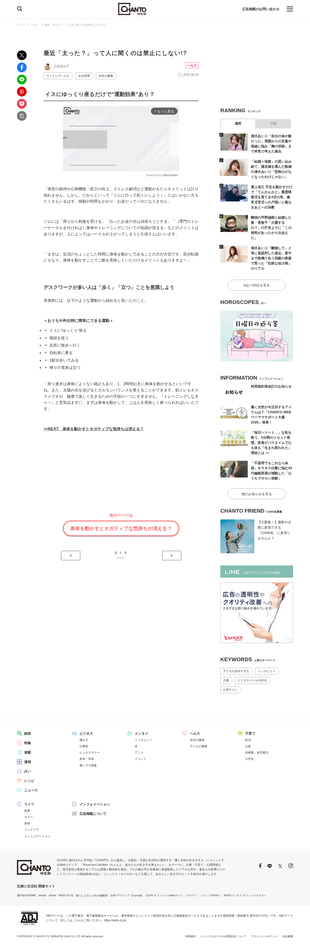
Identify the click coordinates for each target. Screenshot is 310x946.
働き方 (83, 740)
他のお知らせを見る (256, 494)
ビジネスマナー (89, 752)
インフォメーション (94, 804)
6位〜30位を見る (257, 285)
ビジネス (86, 733)
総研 (27, 733)
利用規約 (190, 936)
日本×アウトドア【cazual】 (126, 895)
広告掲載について (93, 814)
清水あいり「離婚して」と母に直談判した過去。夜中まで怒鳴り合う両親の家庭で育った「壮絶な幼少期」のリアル (271, 258)
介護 (226, 680)
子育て (250, 733)
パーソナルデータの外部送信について (223, 936)
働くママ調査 (88, 765)
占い (27, 771)
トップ (21, 24)
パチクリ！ (192, 895)
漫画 (27, 762)
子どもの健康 (198, 746)
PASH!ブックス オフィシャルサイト (245, 895)
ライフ (29, 804)
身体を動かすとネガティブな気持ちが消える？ (121, 528)
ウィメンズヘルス (58, 76)
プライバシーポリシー (264, 936)
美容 (27, 823)
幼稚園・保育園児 (256, 752)
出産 (248, 746)
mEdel (52, 895)
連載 (27, 752)
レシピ (29, 781)
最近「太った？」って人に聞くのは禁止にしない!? (75, 24)
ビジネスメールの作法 (252, 680)
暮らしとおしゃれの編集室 (92, 895)
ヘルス (35, 24)
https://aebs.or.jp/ (115, 920)
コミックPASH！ (211, 895)
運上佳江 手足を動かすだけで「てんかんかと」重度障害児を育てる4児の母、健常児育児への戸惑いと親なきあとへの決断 (272, 197)
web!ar (42, 895)
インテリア (31, 829)
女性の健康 (106, 76)
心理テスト (230, 690)
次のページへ (171, 555)
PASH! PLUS (65, 895)
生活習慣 (84, 76)
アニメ (139, 752)
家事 (27, 810)
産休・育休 (86, 759)
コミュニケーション (37, 836)
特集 (27, 743)
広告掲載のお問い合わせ (260, 9)
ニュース (31, 790)
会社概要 (287, 936)
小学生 (249, 759)
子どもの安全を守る (236, 671)
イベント (140, 759)
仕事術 (83, 746)
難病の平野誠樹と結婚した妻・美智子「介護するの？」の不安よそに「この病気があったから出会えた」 (271, 227)
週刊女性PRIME (26, 895)
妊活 (248, 740)
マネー (28, 817)
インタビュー (266, 671)
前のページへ (70, 555)
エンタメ (141, 733)
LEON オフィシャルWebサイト (164, 895)
